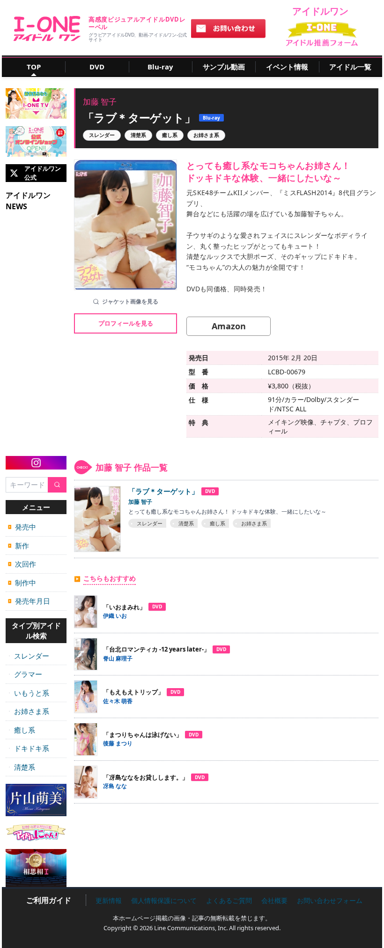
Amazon (229, 326)
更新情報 (109, 900)
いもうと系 (28, 693)
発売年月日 (29, 601)
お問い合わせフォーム (329, 900)
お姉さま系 (28, 711)
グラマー (25, 674)
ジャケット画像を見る (130, 301)
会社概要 (274, 900)
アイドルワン (47, 29)
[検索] (57, 485)
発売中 (22, 526)
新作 (18, 545)
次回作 (22, 564)
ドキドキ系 (28, 748)
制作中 (22, 582)
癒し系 (21, 730)
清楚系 (21, 767)
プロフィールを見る (125, 323)
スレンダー (28, 655)
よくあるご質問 (229, 900)
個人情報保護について (164, 900)
